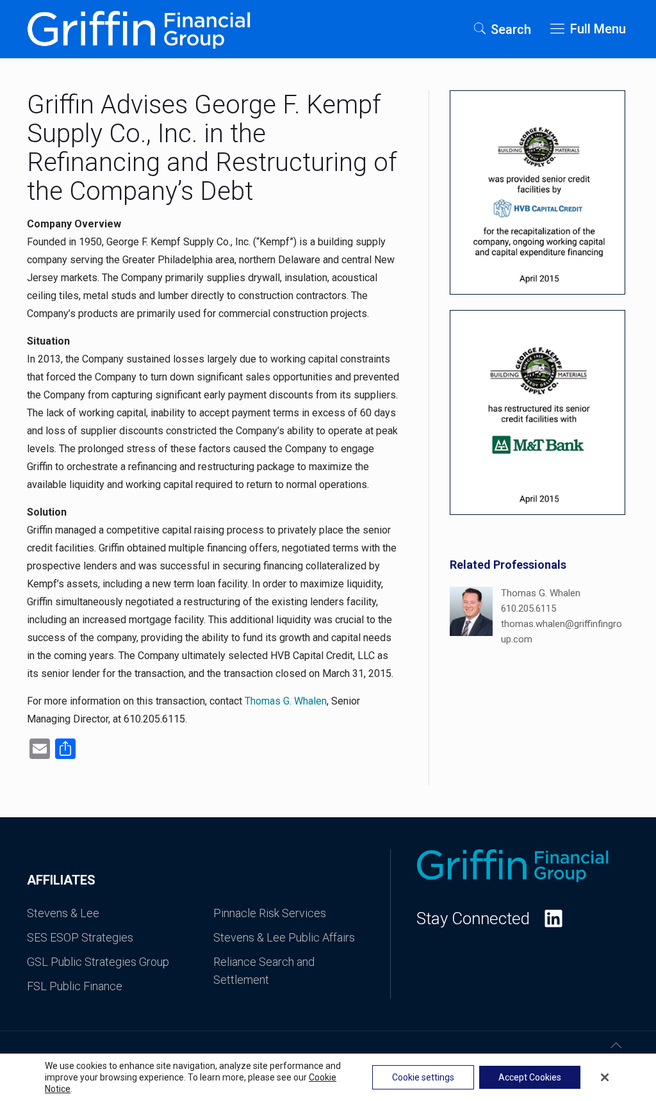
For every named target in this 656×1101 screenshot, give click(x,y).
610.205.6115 (528, 608)
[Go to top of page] (615, 1045)
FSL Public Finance (74, 986)
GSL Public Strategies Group (98, 961)
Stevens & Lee (63, 913)
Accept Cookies (529, 1077)
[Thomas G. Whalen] (471, 617)
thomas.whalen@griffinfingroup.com (561, 631)
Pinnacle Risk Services (269, 913)
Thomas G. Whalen (286, 701)
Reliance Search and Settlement (264, 970)
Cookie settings (423, 1077)
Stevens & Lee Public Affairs (284, 937)
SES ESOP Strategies (80, 937)
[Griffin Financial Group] (138, 29)
